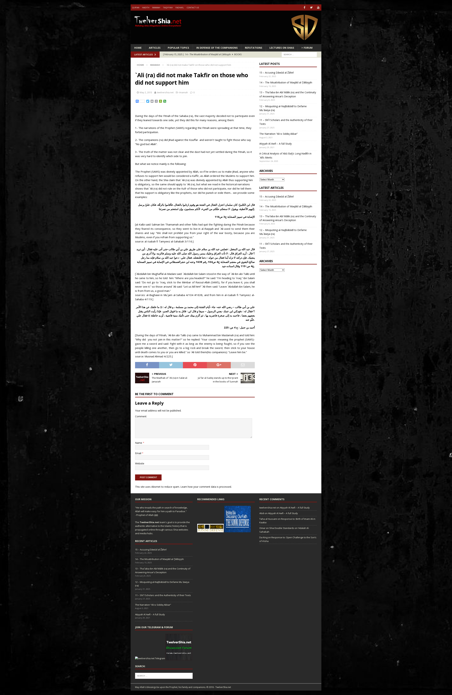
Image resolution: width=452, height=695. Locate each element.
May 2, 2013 (146, 92)
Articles (154, 47)
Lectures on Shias (281, 47)
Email (138, 453)
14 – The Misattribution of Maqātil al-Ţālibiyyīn (285, 82)
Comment (141, 416)
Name (139, 442)
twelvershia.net (165, 92)
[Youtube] (318, 7)
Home (138, 47)
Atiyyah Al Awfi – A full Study (275, 143)
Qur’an (135, 7)
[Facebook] (304, 7)
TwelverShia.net (149, 522)
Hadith (145, 7)
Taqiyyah (168, 7)
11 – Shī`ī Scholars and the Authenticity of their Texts (163, 595)
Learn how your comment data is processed (205, 486)
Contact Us (193, 7)
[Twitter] (311, 7)
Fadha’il (180, 7)
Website (139, 463)
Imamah (156, 7)
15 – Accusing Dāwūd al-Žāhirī (276, 72)
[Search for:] (299, 54)
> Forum (307, 47)
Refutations (253, 47)
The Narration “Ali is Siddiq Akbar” (278, 133)
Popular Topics (178, 47)
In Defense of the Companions (217, 47)
